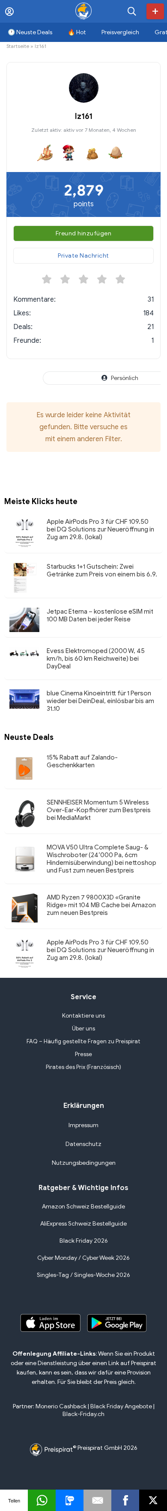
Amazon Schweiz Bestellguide (83, 1206)
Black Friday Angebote (121, 1406)
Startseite (17, 46)
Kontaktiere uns (83, 1015)
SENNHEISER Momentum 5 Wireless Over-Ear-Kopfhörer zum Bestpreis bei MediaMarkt (99, 810)
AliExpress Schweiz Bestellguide (83, 1223)
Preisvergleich (120, 32)
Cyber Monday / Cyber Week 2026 (83, 1258)
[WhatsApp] (42, 1500)
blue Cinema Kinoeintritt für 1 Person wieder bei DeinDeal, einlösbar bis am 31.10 (100, 700)
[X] (153, 1500)
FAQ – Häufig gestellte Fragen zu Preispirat (83, 1041)
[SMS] (70, 1500)
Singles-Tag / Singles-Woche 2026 (83, 1275)
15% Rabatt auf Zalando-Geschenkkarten (82, 761)
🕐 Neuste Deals (30, 32)
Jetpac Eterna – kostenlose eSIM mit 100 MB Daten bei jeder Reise (100, 615)
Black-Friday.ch (83, 1414)
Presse (83, 1054)
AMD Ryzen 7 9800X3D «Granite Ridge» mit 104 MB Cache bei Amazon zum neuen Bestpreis (101, 905)
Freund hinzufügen (84, 233)
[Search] (132, 11)
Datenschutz (83, 1144)
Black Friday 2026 (84, 1240)
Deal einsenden (155, 11)
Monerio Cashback (61, 1406)
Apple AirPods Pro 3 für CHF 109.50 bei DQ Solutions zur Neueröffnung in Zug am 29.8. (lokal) (100, 529)
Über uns (83, 1028)
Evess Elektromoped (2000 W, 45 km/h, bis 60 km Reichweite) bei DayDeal (96, 658)
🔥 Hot (77, 32)
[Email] (97, 1500)
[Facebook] (125, 1500)
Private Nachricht (83, 255)
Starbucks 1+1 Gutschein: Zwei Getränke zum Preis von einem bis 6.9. (102, 570)
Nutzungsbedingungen (84, 1163)
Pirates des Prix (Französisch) (83, 1067)
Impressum (83, 1125)
